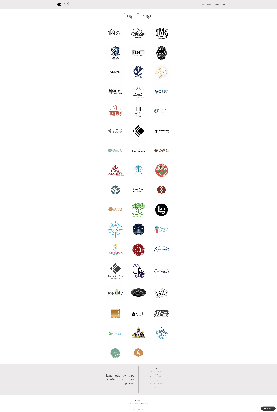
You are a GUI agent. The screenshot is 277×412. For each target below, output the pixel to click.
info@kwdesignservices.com (142, 403)
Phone (156, 380)
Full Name (156, 368)
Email (156, 374)
